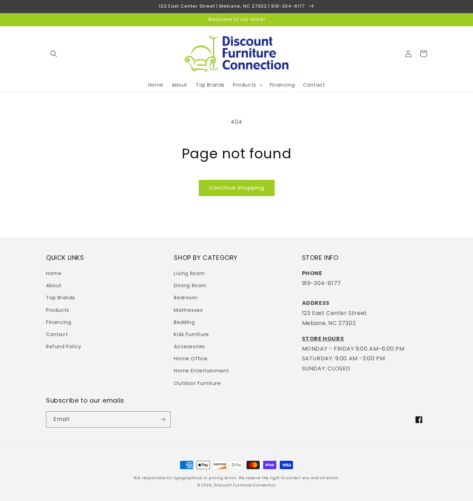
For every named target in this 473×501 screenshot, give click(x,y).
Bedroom (185, 297)
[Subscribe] (162, 419)
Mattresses (188, 310)
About (54, 285)
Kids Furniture (191, 334)
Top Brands (60, 297)
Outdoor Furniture (197, 383)
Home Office (191, 358)
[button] (53, 53)
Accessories (189, 346)
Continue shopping (236, 187)
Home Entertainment (201, 370)
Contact (57, 334)
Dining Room (190, 285)
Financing (58, 322)
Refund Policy (63, 346)
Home (53, 273)
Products (57, 310)
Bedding (184, 322)
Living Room (189, 273)
